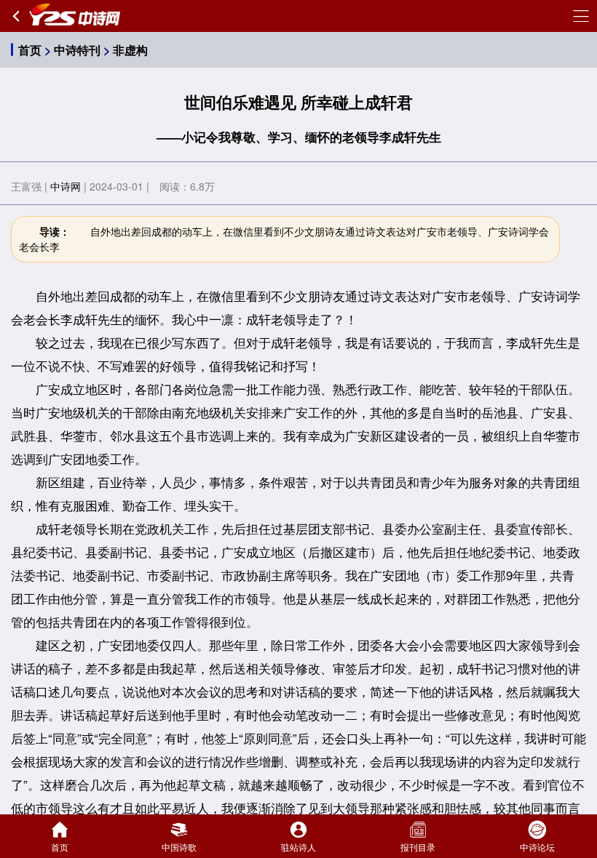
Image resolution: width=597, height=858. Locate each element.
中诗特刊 (77, 49)
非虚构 (130, 49)
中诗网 (65, 186)
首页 (29, 49)
